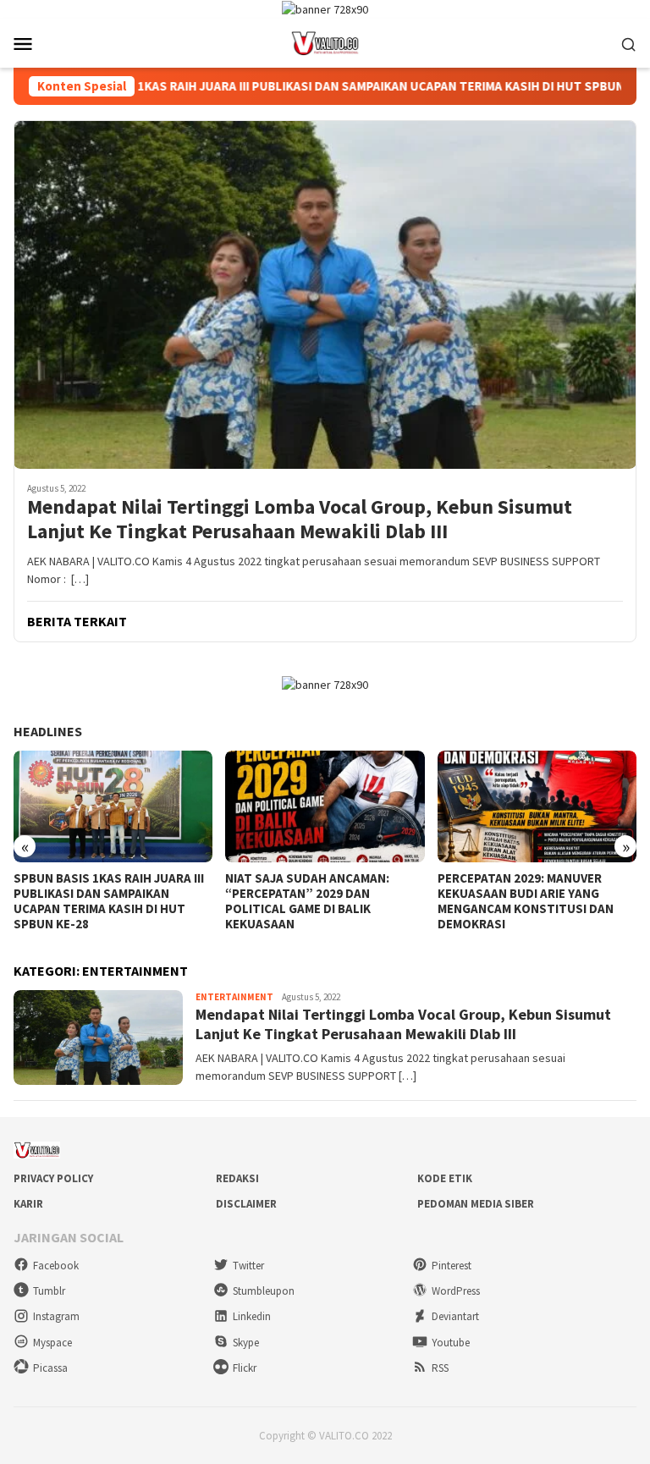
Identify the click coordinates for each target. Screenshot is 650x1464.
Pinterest (451, 1265)
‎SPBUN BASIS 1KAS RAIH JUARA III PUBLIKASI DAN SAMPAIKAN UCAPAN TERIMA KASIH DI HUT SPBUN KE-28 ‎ (310, 86)
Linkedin (252, 1316)
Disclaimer (246, 1204)
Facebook (56, 1265)
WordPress (456, 1291)
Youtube (451, 1342)
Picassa (50, 1368)
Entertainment (234, 997)
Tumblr (49, 1291)
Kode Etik (444, 1178)
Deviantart (455, 1316)
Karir (28, 1204)
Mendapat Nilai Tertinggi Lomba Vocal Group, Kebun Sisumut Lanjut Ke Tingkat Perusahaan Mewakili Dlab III (299, 519)
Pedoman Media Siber (475, 1204)
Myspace (52, 1342)
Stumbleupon (264, 1291)
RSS (440, 1368)
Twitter (248, 1265)
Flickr (244, 1368)
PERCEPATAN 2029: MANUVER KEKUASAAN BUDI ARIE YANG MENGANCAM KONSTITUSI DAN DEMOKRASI (526, 901)
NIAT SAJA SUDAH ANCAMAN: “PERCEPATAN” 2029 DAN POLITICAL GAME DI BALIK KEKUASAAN (307, 901)
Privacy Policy (53, 1178)
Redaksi (237, 1178)
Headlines (48, 731)
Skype (246, 1342)
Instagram (56, 1316)
